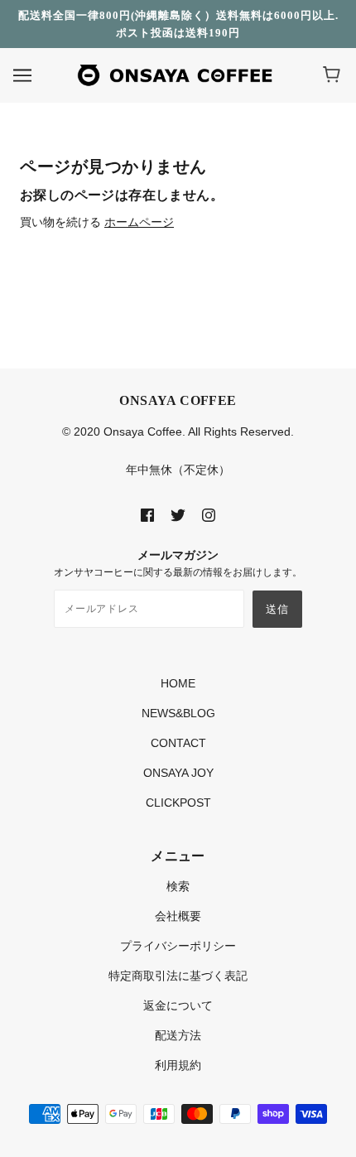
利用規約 (178, 1065)
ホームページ (139, 222)
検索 (178, 886)
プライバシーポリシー (178, 945)
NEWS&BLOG (178, 713)
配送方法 (178, 1035)
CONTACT (178, 743)
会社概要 (178, 916)
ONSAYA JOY (178, 772)
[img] (147, 514)
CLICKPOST (178, 802)
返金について (178, 1005)
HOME (178, 683)
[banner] (174, 74)
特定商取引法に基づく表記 (178, 975)
